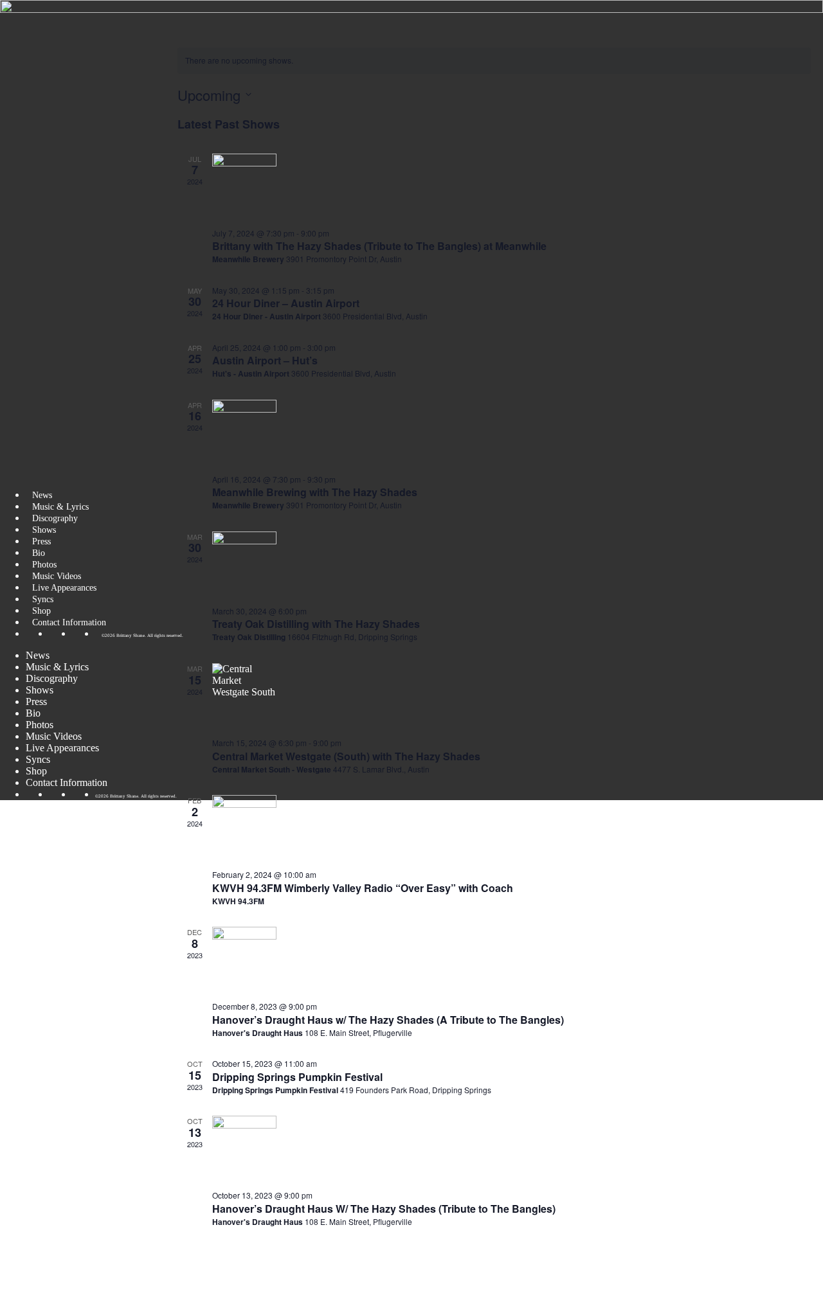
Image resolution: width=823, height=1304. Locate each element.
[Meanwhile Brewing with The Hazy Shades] (511, 432)
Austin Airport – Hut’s (265, 360)
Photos (44, 564)
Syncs (42, 599)
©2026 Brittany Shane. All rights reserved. (142, 635)
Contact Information (69, 622)
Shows (44, 529)
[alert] (494, 61)
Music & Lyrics (60, 506)
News (42, 495)
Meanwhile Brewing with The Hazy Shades (314, 492)
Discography (55, 518)
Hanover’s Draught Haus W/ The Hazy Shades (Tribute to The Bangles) (384, 1208)
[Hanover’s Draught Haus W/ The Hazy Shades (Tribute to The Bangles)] (511, 1148)
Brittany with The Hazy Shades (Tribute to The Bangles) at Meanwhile (379, 245)
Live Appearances (64, 587)
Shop (41, 610)
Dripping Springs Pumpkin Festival (297, 1076)
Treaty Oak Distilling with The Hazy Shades (316, 623)
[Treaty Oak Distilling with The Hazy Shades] (511, 563)
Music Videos (56, 576)
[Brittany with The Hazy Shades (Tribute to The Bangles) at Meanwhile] (511, 186)
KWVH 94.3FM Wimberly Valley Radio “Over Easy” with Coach (362, 887)
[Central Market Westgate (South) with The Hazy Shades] (511, 695)
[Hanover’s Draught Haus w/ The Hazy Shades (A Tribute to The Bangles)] (511, 959)
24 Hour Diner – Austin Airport (285, 303)
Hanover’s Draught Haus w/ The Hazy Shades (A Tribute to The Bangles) (388, 1019)
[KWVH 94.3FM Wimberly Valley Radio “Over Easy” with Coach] (511, 827)
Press (41, 541)
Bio (38, 553)
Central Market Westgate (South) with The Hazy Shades (346, 756)
